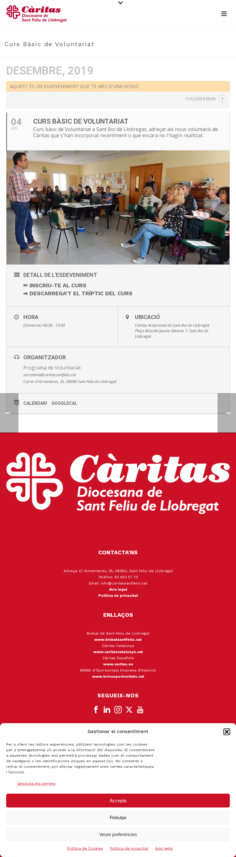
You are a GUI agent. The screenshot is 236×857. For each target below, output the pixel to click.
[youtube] (140, 710)
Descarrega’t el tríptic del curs (81, 293)
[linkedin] (107, 710)
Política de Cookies (85, 848)
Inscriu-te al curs (58, 285)
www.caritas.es (118, 664)
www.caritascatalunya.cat (118, 652)
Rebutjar (118, 817)
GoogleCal (64, 403)
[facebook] (96, 710)
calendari (35, 403)
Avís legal (164, 848)
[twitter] (129, 710)
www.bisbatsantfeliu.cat (118, 639)
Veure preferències (118, 834)
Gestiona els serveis (36, 783)
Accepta (118, 800)
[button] (227, 732)
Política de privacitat (129, 848)
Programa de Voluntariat (52, 367)
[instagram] (118, 710)
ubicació (147, 317)
